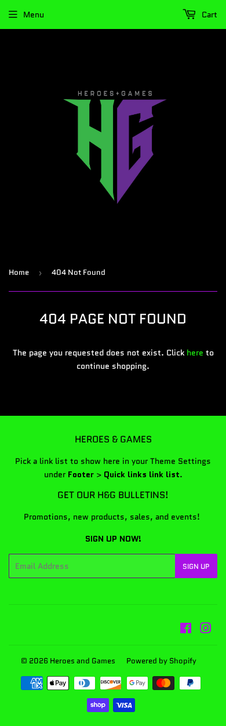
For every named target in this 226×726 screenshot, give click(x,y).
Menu (33, 14)
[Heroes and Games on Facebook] (186, 630)
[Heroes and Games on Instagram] (206, 630)
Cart (208, 14)
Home (19, 272)
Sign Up (196, 566)
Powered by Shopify (161, 660)
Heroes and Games (82, 660)
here (195, 352)
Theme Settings (180, 461)
